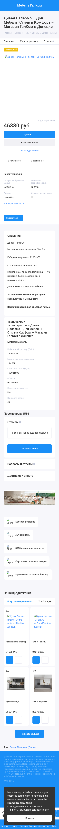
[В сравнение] (20, 611)
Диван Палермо (18, 747)
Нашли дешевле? (29, 150)
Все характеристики (14, 203)
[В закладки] (25, 611)
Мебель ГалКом (29, 5)
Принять (29, 818)
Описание (9, 41)
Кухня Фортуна (39, 701)
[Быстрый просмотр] (18, 660)
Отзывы (49, 41)
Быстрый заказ (29, 142)
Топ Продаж (45, 601)
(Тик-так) (33, 747)
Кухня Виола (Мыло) (16, 641)
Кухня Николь (39, 641)
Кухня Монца (12, 701)
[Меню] (5, 5)
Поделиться (12, 218)
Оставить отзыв (29, 448)
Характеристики (29, 41)
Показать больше (29, 734)
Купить (9, 660)
